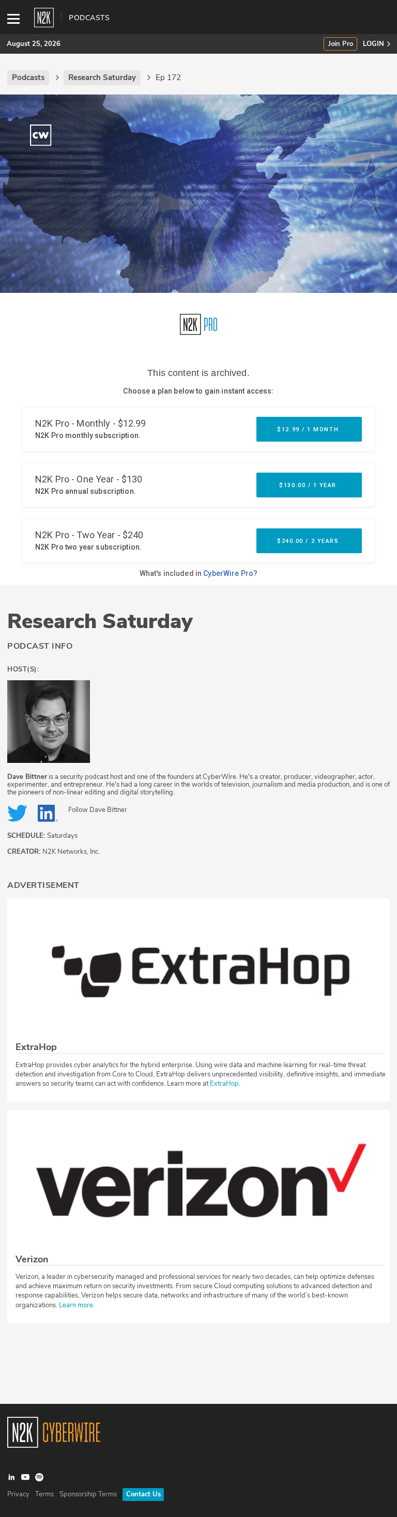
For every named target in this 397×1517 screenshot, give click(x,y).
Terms (44, 1494)
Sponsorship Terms (88, 1494)
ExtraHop (224, 1083)
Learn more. (77, 1305)
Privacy (18, 1494)
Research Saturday (100, 621)
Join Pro (340, 44)
